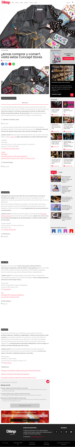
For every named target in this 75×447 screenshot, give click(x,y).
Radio (13, 2)
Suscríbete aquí (68, 58)
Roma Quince (7, 363)
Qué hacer (26, 2)
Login (68, 2)
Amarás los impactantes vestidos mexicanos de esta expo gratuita (20, 370)
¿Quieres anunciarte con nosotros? (63, 443)
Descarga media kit (18, 443)
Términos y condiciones (32, 443)
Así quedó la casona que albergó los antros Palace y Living (18, 377)
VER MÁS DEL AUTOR (25, 405)
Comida (21, 2)
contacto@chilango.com (37, 436)
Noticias (16, 2)
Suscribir (25, 420)
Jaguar (12, 137)
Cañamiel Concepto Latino (11, 148)
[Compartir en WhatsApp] (13, 64)
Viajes (35, 2)
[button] (2, 83)
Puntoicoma (6, 289)
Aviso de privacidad (46, 443)
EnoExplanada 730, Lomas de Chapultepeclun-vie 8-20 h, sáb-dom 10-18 (12, 295)
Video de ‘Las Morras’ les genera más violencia (15, 374)
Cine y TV (31, 2)
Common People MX (9, 229)
